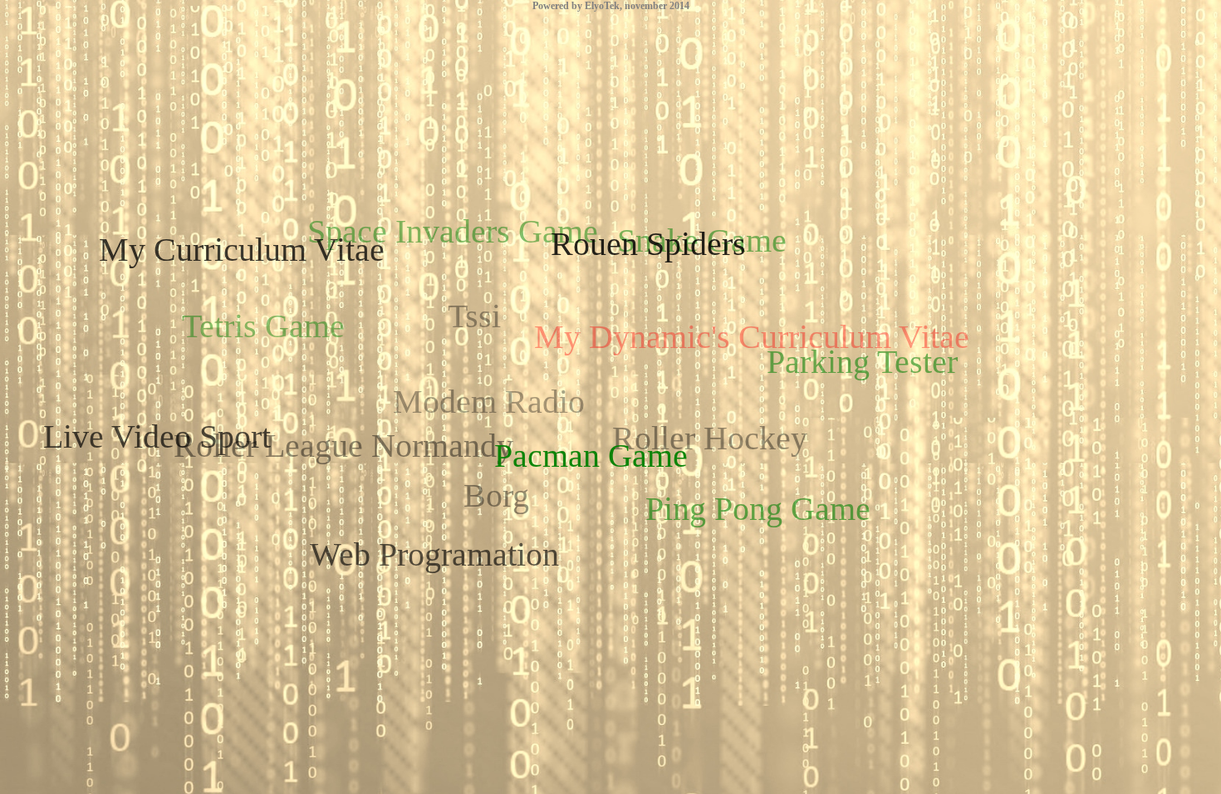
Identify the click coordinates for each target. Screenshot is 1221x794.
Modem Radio (489, 401)
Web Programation (434, 554)
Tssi (474, 316)
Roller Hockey (709, 438)
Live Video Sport (157, 436)
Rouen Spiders (648, 243)
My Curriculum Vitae (242, 249)
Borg (496, 495)
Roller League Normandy (343, 445)
